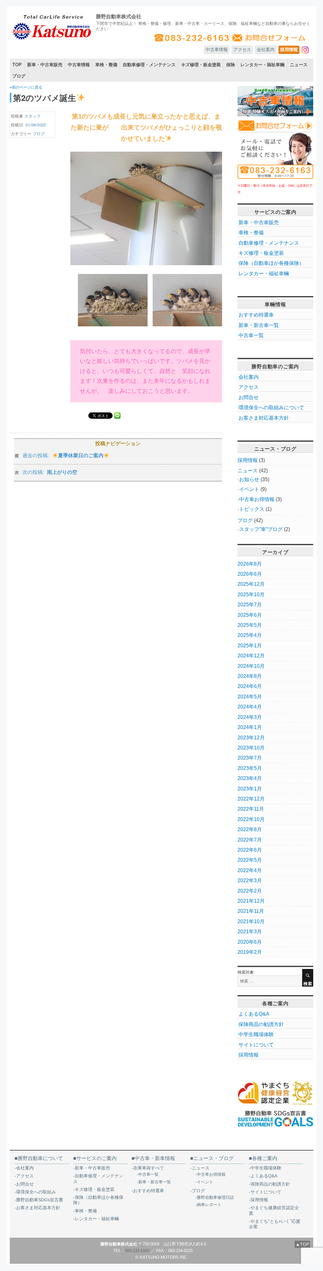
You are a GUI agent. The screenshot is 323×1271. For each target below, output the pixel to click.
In (307, 49)
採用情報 (289, 49)
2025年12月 (251, 584)
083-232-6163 (137, 1250)
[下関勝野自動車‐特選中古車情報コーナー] (276, 101)
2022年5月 (250, 860)
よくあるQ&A (253, 1014)
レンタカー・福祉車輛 (262, 64)
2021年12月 (251, 901)
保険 (230, 64)
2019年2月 (250, 952)
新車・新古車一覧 (258, 325)
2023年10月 (251, 747)
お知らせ (249, 479)
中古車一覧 (251, 335)
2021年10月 (251, 921)
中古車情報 (217, 49)
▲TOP (302, 1244)
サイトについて (256, 1044)
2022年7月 (250, 839)
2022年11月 (251, 809)
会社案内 (265, 49)
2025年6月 (250, 615)
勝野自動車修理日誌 (215, 1197)
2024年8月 (250, 676)
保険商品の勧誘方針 (261, 1024)
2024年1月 (250, 727)
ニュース (299, 64)
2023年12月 (251, 737)
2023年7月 (250, 758)
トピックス (251, 509)
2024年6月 (250, 686)
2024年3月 (250, 717)
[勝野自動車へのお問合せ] (276, 149)
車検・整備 (106, 64)
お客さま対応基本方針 (263, 418)
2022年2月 (250, 891)
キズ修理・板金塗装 (201, 64)
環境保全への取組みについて (271, 407)
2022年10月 (251, 819)
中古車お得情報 (256, 499)
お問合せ (248, 397)
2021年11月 (251, 911)
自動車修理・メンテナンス (149, 64)
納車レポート (209, 1204)
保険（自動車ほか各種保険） (271, 263)
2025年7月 (250, 604)
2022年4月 (250, 870)
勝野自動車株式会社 (118, 16)
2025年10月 (251, 594)
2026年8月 (250, 564)
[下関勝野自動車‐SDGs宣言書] (276, 1118)
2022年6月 (250, 850)
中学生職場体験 (256, 1034)
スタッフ (32, 116)
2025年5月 (250, 625)
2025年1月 (250, 645)
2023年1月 (250, 788)
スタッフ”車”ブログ (261, 529)
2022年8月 (250, 829)
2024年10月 (251, 666)
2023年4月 (250, 778)
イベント (249, 489)
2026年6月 (250, 574)
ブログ (19, 76)
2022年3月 (250, 880)
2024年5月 (250, 696)
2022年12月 (251, 799)
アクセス (242, 49)
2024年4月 (250, 706)
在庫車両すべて (148, 1167)
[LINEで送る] (117, 415)
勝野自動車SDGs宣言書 (39, 1199)
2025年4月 (250, 635)
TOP (17, 64)
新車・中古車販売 (44, 64)
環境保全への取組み (36, 1191)
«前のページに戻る (26, 87)
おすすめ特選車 (256, 315)
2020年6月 (250, 942)
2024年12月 (251, 655)
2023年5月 (250, 768)
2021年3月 (250, 931)
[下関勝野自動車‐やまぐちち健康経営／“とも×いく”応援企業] (276, 1093)
